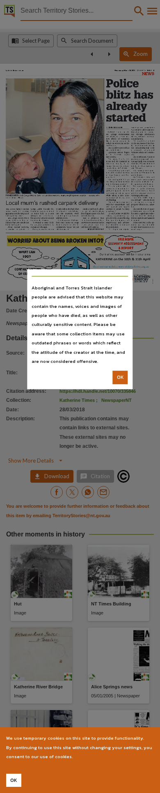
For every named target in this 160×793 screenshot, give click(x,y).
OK (120, 377)
